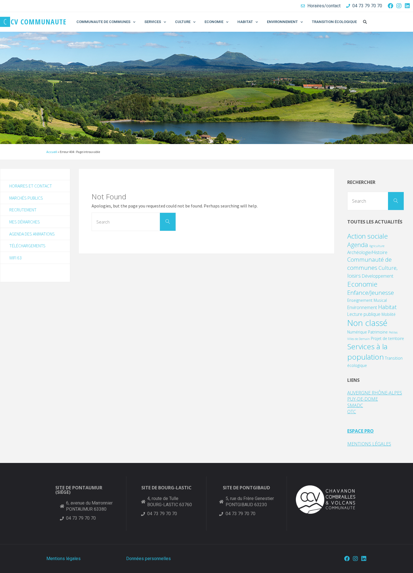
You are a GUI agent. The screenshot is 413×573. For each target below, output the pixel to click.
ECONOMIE (214, 22)
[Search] (168, 222)
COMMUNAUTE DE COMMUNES (103, 22)
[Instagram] (399, 6)
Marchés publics (26, 198)
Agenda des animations (32, 234)
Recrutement (23, 210)
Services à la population (367, 351)
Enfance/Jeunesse (370, 292)
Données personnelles (148, 558)
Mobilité (389, 314)
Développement (377, 276)
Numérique (357, 332)
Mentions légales (63, 558)
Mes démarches (24, 222)
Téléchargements (27, 245)
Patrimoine (378, 332)
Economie (362, 284)
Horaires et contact (30, 186)
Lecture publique (363, 314)
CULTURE (182, 22)
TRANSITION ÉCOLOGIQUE (334, 22)
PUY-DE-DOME (362, 399)
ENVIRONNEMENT (282, 22)
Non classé (367, 322)
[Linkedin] (407, 6)
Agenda (357, 245)
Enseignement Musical (367, 300)
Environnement (362, 307)
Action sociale (367, 236)
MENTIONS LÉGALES (369, 444)
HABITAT (245, 22)
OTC (351, 411)
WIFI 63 (15, 258)
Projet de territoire (387, 338)
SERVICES (152, 22)
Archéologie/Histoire (367, 252)
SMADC (355, 405)
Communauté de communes (369, 263)
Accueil (51, 152)
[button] (365, 22)
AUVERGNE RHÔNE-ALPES (374, 393)
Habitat (387, 307)
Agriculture (376, 246)
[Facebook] (390, 6)
